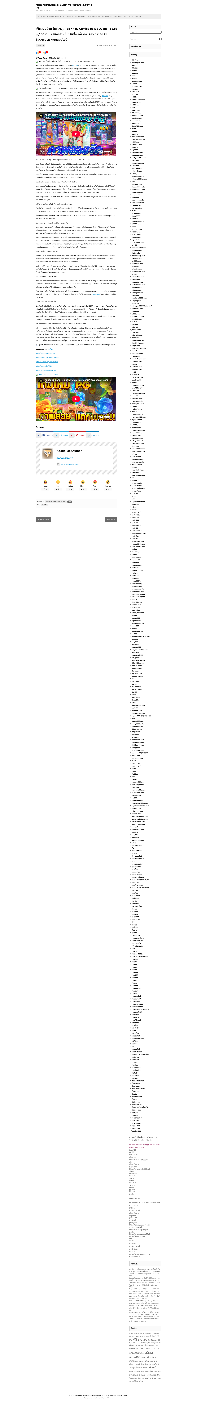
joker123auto (136, 330)
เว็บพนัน (134, 1094)
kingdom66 (136, 345)
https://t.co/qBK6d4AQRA (48, 374)
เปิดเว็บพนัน (135, 1075)
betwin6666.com (138, 176)
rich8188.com (137, 602)
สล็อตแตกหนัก (136, 1017)
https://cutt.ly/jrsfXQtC (44, 366)
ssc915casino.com (138, 713)
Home (40, 16)
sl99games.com (137, 676)
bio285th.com (137, 184)
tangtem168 (136, 732)
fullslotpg (135, 266)
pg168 (131, 1152)
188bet (134, 70)
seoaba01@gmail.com (70, 464)
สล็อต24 (134, 962)
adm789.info (136, 121)
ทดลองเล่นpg (136, 872)
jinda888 (135, 324)
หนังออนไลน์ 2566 (138, 1038)
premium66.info (137, 560)
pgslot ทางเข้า (136, 512)
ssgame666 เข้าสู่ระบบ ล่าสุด (141, 716)
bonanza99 (136, 195)
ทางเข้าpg (135, 890)
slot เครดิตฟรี (136, 687)
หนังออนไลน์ (136, 1036)
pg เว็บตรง (135, 494)
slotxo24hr (135, 700)
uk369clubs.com (138, 792)
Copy (69, 501)
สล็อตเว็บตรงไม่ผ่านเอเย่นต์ (140, 1009)
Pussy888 (135, 578)
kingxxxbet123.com (139, 348)
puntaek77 (135, 576)
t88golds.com (137, 729)
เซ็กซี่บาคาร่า (142, 1378)
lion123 (134, 364)
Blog (44, 16)
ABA (133, 107)
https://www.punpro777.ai (139, 1254)
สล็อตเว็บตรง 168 (137, 1004)
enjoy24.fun (136, 240)
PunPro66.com (137, 565)
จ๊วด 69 (134, 848)
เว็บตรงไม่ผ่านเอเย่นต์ (138, 1089)
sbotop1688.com (138, 631)
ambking (135, 134)
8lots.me (135, 94)
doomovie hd (134, 1198)
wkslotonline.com (138, 822)
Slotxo (134, 695)
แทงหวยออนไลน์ (137, 1123)
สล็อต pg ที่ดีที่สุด (137, 954)
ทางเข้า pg (135, 882)
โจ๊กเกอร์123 (136, 1126)
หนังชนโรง (135, 1033)
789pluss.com (137, 86)
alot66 (134, 129)
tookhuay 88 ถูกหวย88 (140, 753)
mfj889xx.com (137, 420)
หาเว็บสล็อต (135, 1057)
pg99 (133, 499)
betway (134, 174)
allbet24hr (135, 123)
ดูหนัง (133, 861)
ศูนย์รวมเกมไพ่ (136, 943)
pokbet (134, 554)
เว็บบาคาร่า (135, 1091)
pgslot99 (135, 528)
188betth (135, 73)
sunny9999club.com (139, 724)
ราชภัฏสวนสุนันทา (138, 938)
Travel (124, 16)
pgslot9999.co (137, 531)
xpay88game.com (138, 824)
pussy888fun (136, 581)
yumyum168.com (138, 830)
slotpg (131, 1180)
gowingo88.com (138, 293)
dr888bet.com (137, 229)
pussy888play (137, 583)
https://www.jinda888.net (139, 1169)
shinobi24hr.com (138, 663)
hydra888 (135, 311)
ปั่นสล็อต (134, 909)
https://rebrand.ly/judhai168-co (47, 357)
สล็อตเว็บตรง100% (141, 1372)
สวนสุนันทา (135, 1023)
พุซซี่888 (135, 927)
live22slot (135, 375)
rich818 (134, 599)
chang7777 (136, 216)
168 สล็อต (135, 60)
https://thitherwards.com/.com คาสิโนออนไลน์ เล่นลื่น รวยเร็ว (104, 1396)
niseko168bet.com (138, 449)
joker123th (135, 332)
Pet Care (101, 16)
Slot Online (136, 681)
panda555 (135, 472)
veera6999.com (137, 800)
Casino (134, 211)
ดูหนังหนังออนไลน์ (137, 864)
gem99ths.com (137, 282)
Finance (68, 16)
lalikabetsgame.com (139, 359)
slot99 (131, 1171)
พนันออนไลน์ (136, 919)
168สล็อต (135, 68)
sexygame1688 (137, 655)
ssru (133, 718)
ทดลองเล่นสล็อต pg (138, 877)
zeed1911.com (137, 835)
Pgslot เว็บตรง (136, 515)
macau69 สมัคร (137, 398)
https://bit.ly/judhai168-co (45, 353)
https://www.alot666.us (138, 1160)
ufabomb (135, 779)
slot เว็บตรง (133, 1154)
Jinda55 (134, 322)
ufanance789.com (138, 782)
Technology (117, 16)
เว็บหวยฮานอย (136, 1110)
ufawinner (135, 787)
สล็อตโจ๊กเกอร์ (136, 1020)
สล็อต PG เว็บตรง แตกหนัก (140, 956)
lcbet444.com (137, 361)
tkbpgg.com (136, 748)
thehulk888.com (138, 740)
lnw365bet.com (137, 377)
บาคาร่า (134, 901)
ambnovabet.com (138, 137)
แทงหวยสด (135, 1120)
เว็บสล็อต (134, 1099)
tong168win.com (138, 750)
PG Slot (134, 480)
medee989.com (137, 414)
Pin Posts (138, 16)
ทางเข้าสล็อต (136, 896)
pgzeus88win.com (138, 544)
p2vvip (134, 467)
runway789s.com (138, 613)
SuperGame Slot (137, 726)
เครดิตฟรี (134, 1073)
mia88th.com (136, 422)
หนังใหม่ (134, 1044)
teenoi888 (135, 734)
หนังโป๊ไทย (133, 1183)
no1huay (135, 454)
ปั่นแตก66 (135, 911)
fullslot (157, 1333)
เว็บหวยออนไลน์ (137, 1105)
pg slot (132, 1190)
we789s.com (136, 814)
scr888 (134, 634)
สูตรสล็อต (135, 1025)
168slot (134, 65)
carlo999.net (136, 205)
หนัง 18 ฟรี (135, 1028)
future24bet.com (138, 277)
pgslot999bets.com (139, 533)
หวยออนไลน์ (136, 1049)
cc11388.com (136, 213)
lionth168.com (137, 367)
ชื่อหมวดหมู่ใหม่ (137, 851)
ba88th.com (136, 142)
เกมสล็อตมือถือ (136, 1067)
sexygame (135, 652)
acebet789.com (137, 115)
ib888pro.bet (136, 314)
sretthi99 (135, 708)
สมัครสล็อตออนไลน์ (138, 946)
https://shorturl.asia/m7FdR (46, 370)
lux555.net (135, 390)
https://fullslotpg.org (137, 1236)
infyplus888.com (138, 316)
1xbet (133, 76)
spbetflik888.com (138, 705)
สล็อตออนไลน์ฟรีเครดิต (138, 1364)
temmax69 (135, 737)
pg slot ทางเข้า (137, 483)
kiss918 (134, 351)
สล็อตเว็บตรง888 (137, 1007)
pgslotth (135, 539)
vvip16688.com (137, 811)
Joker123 (135, 327)
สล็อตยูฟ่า (135, 991)
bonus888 (135, 197)
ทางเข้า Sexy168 (137, 885)
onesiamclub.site (138, 462)
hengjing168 (136, 301)
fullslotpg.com (137, 269)
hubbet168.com (137, 308)
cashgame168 (137, 208)
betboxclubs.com (138, 163)
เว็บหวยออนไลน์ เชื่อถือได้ (140, 1107)
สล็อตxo (134, 983)
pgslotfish (135, 536)
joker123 (132, 1150)
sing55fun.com (137, 665)
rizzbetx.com (136, 605)
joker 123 (133, 1218)
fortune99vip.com (138, 256)
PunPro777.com (137, 570)
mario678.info (137, 409)
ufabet (134, 777)
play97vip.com (137, 552)
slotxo (131, 1178)
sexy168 (135, 639)
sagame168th (136, 621)
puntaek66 (136, 573)
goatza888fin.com (138, 285)
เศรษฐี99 (135, 1112)
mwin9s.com (136, 435)
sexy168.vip (136, 642)
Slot (133, 679)
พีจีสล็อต (134, 925)
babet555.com (137, 144)
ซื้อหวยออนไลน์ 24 (138, 859)
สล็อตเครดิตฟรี (136, 999)
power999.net (137, 557)
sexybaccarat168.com (140, 650)
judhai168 (96, 294)
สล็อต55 (134, 967)
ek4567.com (136, 237)
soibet (134, 703)
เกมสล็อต (135, 1065)
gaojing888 (136, 279)
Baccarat (135, 147)
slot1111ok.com (137, 689)
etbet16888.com (138, 242)
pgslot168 (135, 520)
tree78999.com (137, 758)
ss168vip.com (137, 710)
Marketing (82, 16)
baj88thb (135, 150)
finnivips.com (137, 250)
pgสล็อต (134, 549)
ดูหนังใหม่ (135, 869)
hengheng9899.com (139, 298)
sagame (134, 615)
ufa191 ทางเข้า (136, 763)
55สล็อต (134, 84)
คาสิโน (134, 843)
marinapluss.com (138, 404)
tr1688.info (136, 755)
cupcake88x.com (138, 221)
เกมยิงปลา (135, 1062)
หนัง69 (134, 1031)
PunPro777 (135, 568)
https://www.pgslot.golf (138, 1230)
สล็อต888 (135, 978)
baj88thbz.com (137, 152)
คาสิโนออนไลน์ (137, 845)
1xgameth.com (137, 81)
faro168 (134, 245)
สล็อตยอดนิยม (136, 988)
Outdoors (50, 16)
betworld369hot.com (139, 179)
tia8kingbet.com (138, 742)
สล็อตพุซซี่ (135, 985)
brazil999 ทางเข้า (138, 200)
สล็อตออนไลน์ (136, 996)
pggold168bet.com (138, 502)
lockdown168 (136, 380)
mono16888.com (138, 433)
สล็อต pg (134, 951)
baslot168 (135, 160)
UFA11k (134, 761)
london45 (135, 382)
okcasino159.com (138, 459)
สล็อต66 (134, 970)
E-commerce (59, 16)
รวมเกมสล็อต (136, 935)
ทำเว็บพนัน (135, 898)
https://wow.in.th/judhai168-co (47, 362)
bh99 (133, 181)
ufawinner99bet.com (139, 790)
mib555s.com (136, 425)
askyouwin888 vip (138, 139)
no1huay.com (136, 457)
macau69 (135, 396)
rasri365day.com (138, 591)
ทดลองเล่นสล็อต (137, 874)
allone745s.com (137, 126)
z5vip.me (135, 832)
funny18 (134, 274)
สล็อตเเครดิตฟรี (137, 1012)
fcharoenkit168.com (139, 248)
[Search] (159, 32)
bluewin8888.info (138, 187)
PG (133, 478)
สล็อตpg (134, 980)
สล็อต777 (135, 975)
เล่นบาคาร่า (135, 1078)
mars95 (134, 412)
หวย (133, 1046)
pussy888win (137, 586)
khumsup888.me (138, 340)
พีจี (132, 922)
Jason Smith (102, 45)
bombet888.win (137, 192)
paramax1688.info (138, 475)
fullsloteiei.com (137, 263)
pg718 (134, 496)
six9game (135, 671)
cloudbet (135, 219)
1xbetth (134, 78)
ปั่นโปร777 (135, 917)
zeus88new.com (138, 840)
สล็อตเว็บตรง (136, 1001)
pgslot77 (135, 523)
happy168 (135, 295)
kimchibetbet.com (138, 343)
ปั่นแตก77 (135, 914)
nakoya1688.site (138, 441)
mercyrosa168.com (139, 417)
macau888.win (137, 401)
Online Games (92, 16)
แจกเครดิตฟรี (136, 1115)
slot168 (134, 692)
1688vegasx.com (138, 62)
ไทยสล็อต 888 (136, 1131)
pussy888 (133, 1173)
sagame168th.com (138, 623)
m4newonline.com (138, 393)
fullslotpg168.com (138, 271)
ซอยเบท (134, 853)
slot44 (132, 1162)
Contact (130, 16)
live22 (134, 372)
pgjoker (134, 507)
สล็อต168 (75, 65)
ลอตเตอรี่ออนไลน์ (137, 941)
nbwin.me (135, 446)
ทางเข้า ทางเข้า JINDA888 (140, 888)
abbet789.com (137, 113)
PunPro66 (135, 562)
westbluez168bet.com (140, 816)
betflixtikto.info (137, 168)
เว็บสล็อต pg (136, 1102)
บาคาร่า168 (135, 904)
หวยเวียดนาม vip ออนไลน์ (140, 1054)
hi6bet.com (136, 303)
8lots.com (135, 89)
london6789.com (138, 385)
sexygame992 (137, 658)
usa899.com (136, 795)
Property (108, 16)
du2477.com (136, 234)
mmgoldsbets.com (138, 430)
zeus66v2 (135, 837)
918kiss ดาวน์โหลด (138, 100)
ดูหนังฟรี (132, 1220)
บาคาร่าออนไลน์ (137, 906)
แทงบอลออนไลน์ (137, 1118)
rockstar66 (136, 607)
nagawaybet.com (138, 438)
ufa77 (134, 769)
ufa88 (134, 771)
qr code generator (138, 589)
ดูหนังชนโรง (133, 1249)
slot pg (134, 684)
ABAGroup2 (136, 110)
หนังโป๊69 (135, 1041)
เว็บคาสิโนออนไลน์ (138, 1081)
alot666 (134, 131)
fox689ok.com (137, 258)
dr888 (134, 227)
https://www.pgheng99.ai (139, 1234)
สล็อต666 (135, 972)
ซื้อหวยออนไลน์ (137, 856)
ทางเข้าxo (135, 893)
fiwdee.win (136, 253)
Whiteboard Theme (106, 1398)
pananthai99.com (138, 470)
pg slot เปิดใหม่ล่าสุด (138, 488)
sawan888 (135, 626)
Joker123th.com (137, 335)
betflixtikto (136, 166)
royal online (136, 610)
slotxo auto (136, 697)
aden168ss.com (137, 118)
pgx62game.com (138, 541)
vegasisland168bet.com (140, 803)
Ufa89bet (135, 774)
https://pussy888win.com (139, 1225)
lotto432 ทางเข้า (137, 388)
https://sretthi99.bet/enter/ (142, 306)
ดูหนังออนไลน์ (136, 866)
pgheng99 (135, 504)
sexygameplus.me (138, 660)
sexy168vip (136, 644)
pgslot (131, 1187)
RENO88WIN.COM (138, 594)
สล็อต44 (134, 964)
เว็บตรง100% (136, 1083)
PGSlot (134, 509)
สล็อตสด (134, 993)
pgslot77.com (136, 525)
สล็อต (133, 949)
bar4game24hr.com (139, 158)
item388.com (137, 319)
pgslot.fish (135, 517)
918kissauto (136, 102)
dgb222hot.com (137, 224)
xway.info (135, 827)
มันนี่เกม (134, 930)
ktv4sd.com (136, 356)
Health (74, 16)
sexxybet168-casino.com (141, 636)
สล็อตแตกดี (135, 1015)
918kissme (136, 105)
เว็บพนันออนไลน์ (137, 1097)
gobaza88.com (137, 287)
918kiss (132, 1208)
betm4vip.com (137, 171)
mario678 (135, 406)
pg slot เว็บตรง (136, 491)
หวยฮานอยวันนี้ (137, 1052)
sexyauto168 (136, 647)
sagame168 (136, 618)
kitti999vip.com (138, 353)
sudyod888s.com (138, 721)
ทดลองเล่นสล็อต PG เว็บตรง (140, 880)
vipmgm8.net (136, 808)
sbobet (134, 629)
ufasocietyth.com (138, 784)
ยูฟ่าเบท (134, 933)
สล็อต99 (132, 1157)
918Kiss (134, 97)
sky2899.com (137, 673)
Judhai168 (40, 45)
